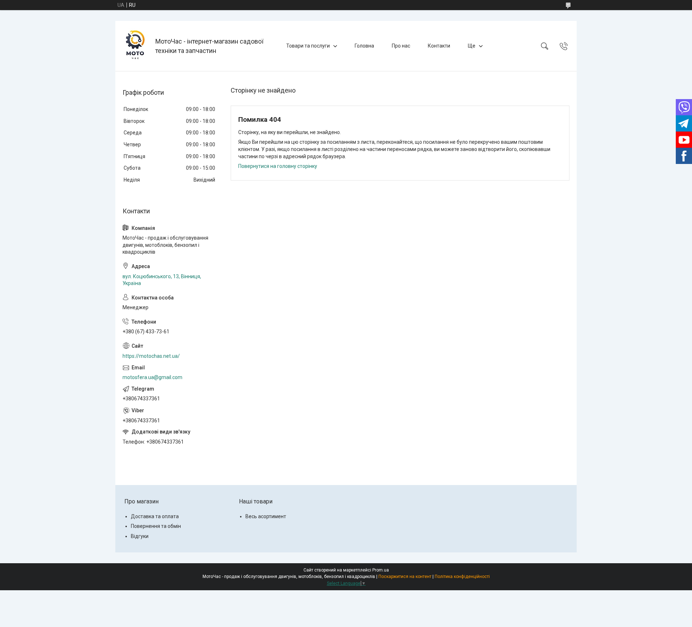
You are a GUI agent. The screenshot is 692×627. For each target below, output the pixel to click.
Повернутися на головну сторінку (277, 166)
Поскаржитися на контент (404, 576)
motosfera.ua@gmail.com (152, 377)
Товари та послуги (308, 46)
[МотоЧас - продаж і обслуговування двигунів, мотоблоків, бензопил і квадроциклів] (136, 46)
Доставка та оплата (155, 516)
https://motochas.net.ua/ (151, 356)
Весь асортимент (265, 516)
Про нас (401, 46)
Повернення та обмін (156, 526)
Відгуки (139, 536)
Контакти (439, 46)
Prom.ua (380, 570)
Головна (364, 46)
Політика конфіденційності (462, 576)
